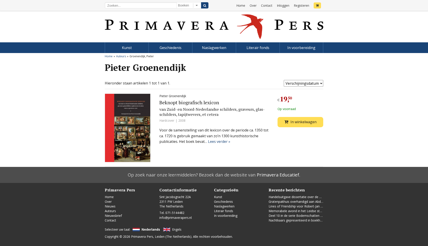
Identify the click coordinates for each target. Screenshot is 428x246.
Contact (266, 5)
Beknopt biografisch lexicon (189, 102)
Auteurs (121, 56)
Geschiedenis (170, 47)
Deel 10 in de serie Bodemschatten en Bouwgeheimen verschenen (317, 215)
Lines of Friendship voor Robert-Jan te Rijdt (300, 206)
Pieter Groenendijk (172, 96)
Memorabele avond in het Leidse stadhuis (299, 211)
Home (240, 5)
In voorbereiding (301, 47)
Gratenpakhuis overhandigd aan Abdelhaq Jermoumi (306, 201)
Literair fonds (258, 47)
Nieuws (110, 206)
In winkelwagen (303, 121)
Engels (176, 229)
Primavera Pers (142, 236)
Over (253, 5)
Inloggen (283, 5)
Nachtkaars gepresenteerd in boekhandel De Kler (304, 220)
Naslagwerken (214, 47)
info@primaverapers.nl (175, 217)
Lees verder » (219, 141)
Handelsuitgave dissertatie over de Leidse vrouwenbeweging (312, 197)
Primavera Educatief (278, 175)
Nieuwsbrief (113, 215)
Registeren (301, 5)
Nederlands (151, 229)
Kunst (127, 47)
